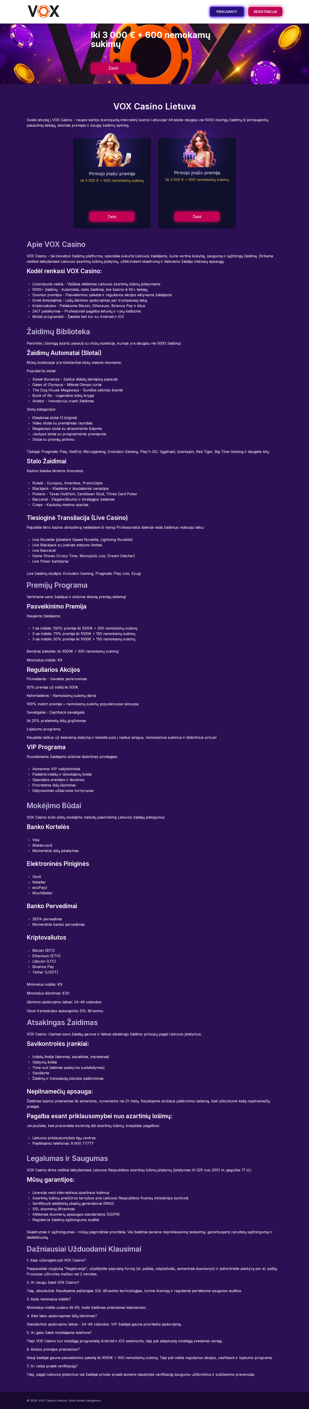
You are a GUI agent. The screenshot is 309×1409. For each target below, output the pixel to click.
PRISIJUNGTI (226, 12)
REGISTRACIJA (265, 12)
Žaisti (113, 68)
